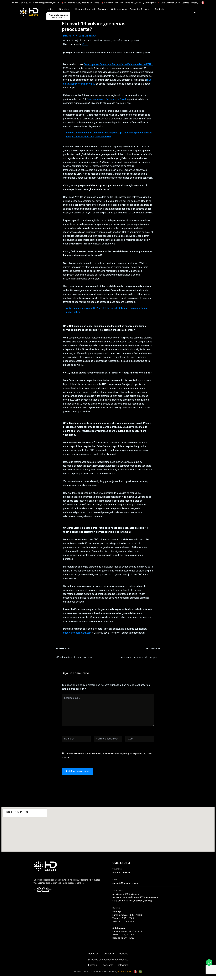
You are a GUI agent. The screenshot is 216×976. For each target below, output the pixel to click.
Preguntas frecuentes (141, 9)
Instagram (122, 964)
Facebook (107, 964)
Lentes (49, 9)
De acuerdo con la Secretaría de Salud (106, 99)
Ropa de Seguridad (85, 9)
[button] (195, 12)
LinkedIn (92, 964)
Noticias (123, 953)
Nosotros (93, 953)
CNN (85, 44)
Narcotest (64, 9)
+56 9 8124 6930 (23, 3)
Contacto (159, 9)
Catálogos (103, 9)
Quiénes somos (119, 9)
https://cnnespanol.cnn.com (77, 632)
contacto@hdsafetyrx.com (47, 3)
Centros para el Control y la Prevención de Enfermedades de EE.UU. (118, 64)
